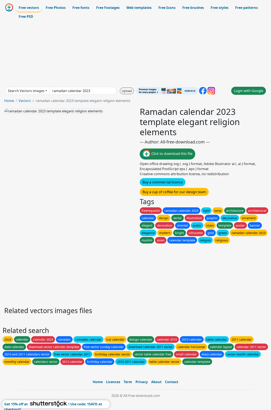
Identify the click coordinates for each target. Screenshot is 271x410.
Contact (171, 382)
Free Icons (167, 7)
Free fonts (80, 7)
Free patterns (246, 7)
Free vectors (29, 7)
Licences (113, 382)
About (156, 382)
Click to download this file (171, 153)
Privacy (142, 382)
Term (128, 382)
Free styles (219, 7)
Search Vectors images (26, 90)
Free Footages (108, 7)
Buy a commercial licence (162, 182)
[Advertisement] (135, 53)
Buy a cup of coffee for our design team (174, 192)
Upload (127, 91)
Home (9, 100)
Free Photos (56, 7)
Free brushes (193, 7)
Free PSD (26, 16)
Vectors (25, 100)
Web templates (139, 7)
